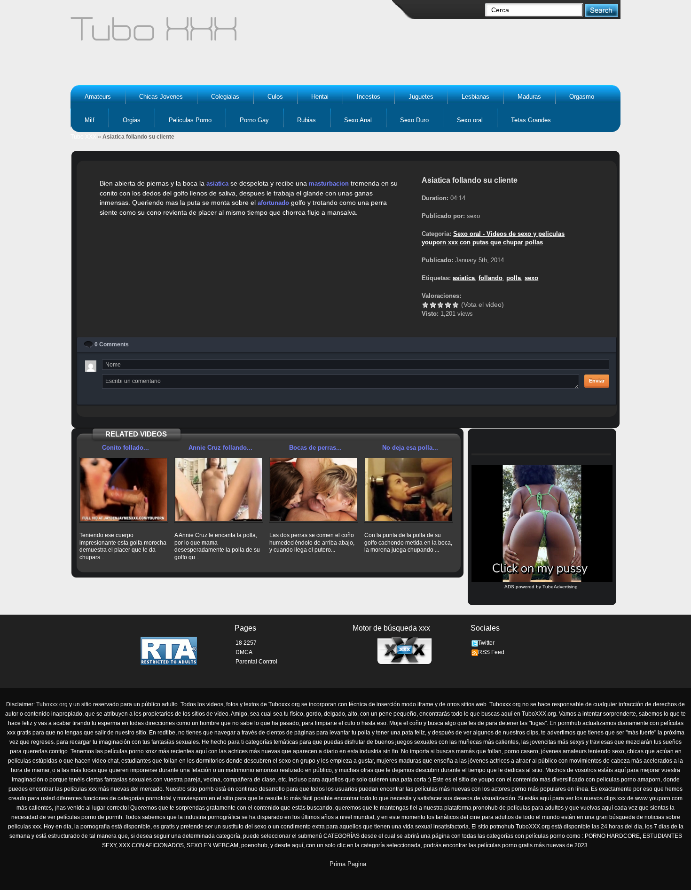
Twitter (486, 643)
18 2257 (246, 643)
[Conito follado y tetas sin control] (123, 490)
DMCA (244, 652)
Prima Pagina (348, 863)
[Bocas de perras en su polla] (313, 490)
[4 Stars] (448, 305)
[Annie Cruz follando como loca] (218, 490)
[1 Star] (425, 305)
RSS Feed (491, 652)
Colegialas (225, 96)
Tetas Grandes (531, 120)
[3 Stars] (440, 305)
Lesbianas (475, 96)
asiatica (217, 183)
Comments (111, 344)
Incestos (368, 96)
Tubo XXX (83, 136)
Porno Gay (254, 120)
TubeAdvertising (560, 586)
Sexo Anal (358, 120)
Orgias (132, 120)
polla (513, 277)
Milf (89, 120)
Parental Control (256, 661)
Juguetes (420, 96)
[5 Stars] (455, 305)
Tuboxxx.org (52, 704)
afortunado (273, 202)
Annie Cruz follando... (220, 447)
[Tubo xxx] (235, 33)
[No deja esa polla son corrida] (408, 490)
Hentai (320, 96)
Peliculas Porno (190, 120)
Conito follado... (125, 447)
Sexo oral (470, 120)
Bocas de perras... (315, 447)
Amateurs (98, 96)
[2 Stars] (433, 305)
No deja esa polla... (410, 447)
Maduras (529, 96)
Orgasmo (581, 96)
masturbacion (329, 183)
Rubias (306, 120)
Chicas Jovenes (161, 96)
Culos (275, 96)
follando (491, 277)
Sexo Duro (414, 120)
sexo (531, 277)
